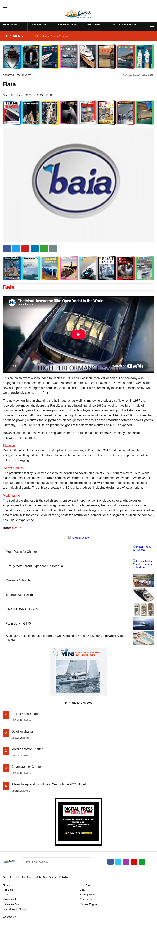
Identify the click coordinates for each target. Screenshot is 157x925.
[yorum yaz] (53, 248)
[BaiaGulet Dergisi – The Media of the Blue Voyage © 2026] (78, 14)
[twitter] (16, 248)
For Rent (85, 884)
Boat (82, 889)
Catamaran (86, 899)
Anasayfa (8, 74)
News (6, 884)
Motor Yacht (24, 74)
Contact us (9, 916)
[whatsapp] (142, 862)
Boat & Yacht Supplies (16, 909)
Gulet (6, 894)
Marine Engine (88, 904)
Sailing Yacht (87, 894)
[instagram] (126, 862)
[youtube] (134, 862)
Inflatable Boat (11, 904)
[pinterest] (34, 248)
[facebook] (7, 248)
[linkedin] (25, 248)
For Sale (8, 889)
